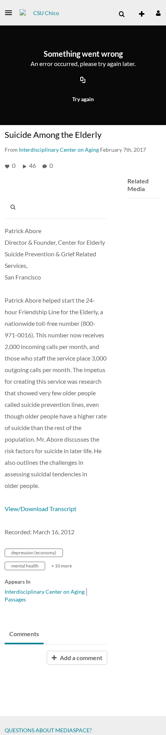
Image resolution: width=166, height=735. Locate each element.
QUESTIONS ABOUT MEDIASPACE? (48, 730)
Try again (83, 99)
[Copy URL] (83, 80)
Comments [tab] (24, 633)
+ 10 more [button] (61, 566)
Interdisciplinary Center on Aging (45, 591)
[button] (11, 12)
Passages (15, 599)
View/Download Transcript (40, 508)
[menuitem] (121, 14)
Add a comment (80, 657)
